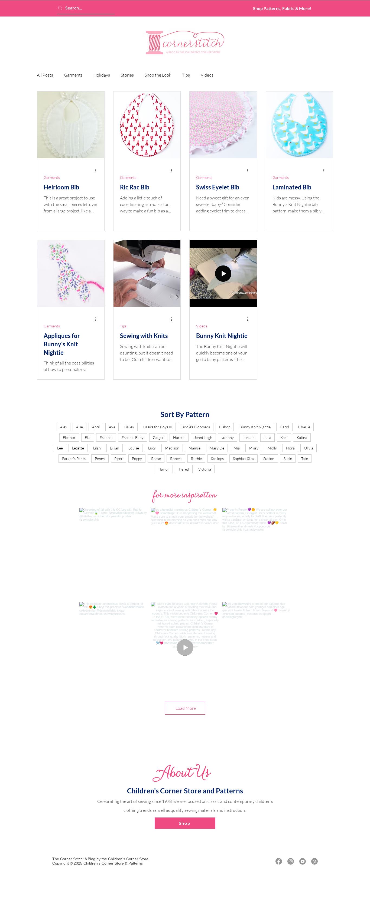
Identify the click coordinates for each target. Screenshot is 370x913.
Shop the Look (158, 75)
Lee (60, 448)
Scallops (217, 458)
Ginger (158, 437)
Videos (207, 75)
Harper (179, 437)
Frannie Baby (133, 437)
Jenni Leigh (203, 437)
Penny (100, 458)
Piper (118, 458)
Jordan (249, 437)
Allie (79, 427)
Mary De (217, 448)
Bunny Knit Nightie (255, 427)
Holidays (101, 75)
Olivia (308, 448)
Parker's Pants (74, 458)
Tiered (183, 469)
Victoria (204, 469)
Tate (304, 458)
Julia (267, 437)
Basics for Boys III (157, 427)
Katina (302, 437)
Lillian (114, 448)
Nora (290, 448)
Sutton (268, 458)
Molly (272, 448)
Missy (253, 448)
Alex (63, 427)
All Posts (45, 75)
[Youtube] (302, 861)
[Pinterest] (314, 861)
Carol (284, 427)
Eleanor (69, 437)
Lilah (97, 448)
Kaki (283, 437)
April (96, 427)
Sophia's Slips (243, 458)
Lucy (152, 448)
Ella (87, 437)
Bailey (129, 427)
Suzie (288, 458)
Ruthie (196, 458)
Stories (127, 75)
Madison (172, 448)
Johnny (228, 437)
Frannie (106, 437)
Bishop (224, 427)
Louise (133, 448)
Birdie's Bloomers (195, 427)
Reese (156, 458)
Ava (112, 427)
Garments (73, 75)
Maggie (194, 448)
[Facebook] (278, 861)
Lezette (78, 448)
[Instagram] (290, 861)
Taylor (164, 469)
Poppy (137, 458)
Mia (236, 448)
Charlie (304, 427)
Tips (186, 75)
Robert (176, 458)
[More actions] (97, 170)
